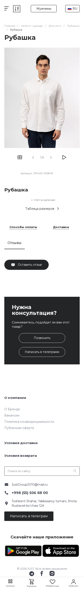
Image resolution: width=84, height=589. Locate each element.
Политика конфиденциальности (29, 422)
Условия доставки (21, 443)
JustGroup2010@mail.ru (30, 484)
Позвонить (42, 338)
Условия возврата (20, 456)
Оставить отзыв (29, 265)
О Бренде (12, 409)
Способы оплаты (23, 227)
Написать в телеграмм (42, 352)
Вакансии (11, 415)
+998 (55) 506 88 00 (30, 493)
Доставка (61, 227)
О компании (15, 398)
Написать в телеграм (29, 516)
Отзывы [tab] (15, 243)
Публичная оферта (19, 428)
